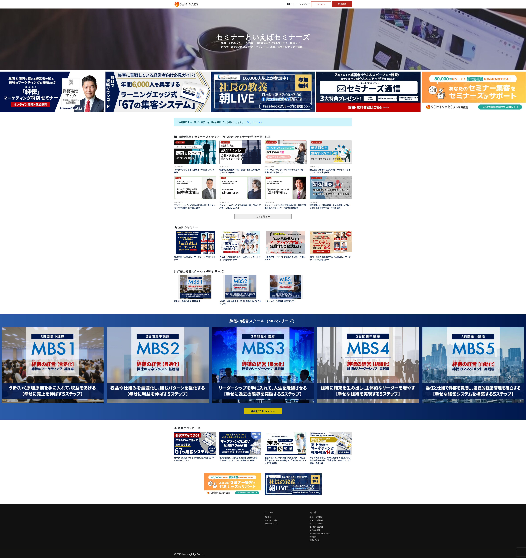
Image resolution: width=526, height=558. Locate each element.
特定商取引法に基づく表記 (320, 533)
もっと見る (262, 216)
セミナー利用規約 (316, 517)
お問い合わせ (315, 540)
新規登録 (342, 4)
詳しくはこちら (254, 122)
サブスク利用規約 (316, 520)
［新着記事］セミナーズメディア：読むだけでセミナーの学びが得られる (224, 136)
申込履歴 (268, 517)
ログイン (321, 4)
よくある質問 (315, 530)
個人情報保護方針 (316, 527)
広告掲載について (271, 523)
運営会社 (313, 537)
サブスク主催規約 (316, 523)
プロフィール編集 (271, 520)
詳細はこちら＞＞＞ (263, 411)
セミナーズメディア (300, 4)
